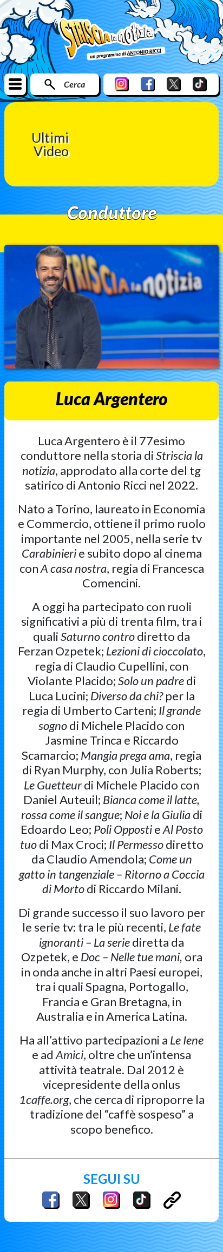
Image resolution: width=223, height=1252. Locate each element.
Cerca (74, 84)
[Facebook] (148, 84)
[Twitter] (174, 84)
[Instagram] (122, 84)
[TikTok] (200, 84)
